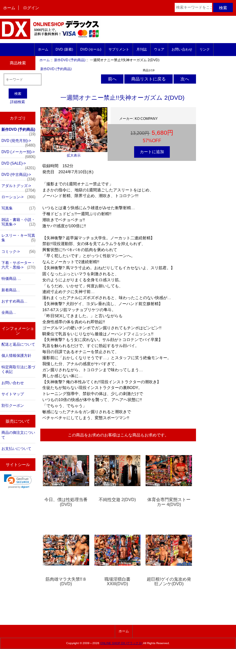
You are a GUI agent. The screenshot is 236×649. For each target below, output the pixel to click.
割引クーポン (12, 405)
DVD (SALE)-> (18, 165)
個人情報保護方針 (16, 355)
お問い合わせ (182, 49)
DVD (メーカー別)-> (18, 153)
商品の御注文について (18, 434)
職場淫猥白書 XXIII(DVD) (117, 581)
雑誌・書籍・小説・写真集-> (18, 221)
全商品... (8, 312)
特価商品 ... (11, 278)
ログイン (31, 7)
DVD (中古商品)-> (18, 176)
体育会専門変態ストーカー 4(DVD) (169, 502)
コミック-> (18, 251)
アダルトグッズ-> (18, 187)
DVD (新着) (64, 49)
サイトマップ (12, 394)
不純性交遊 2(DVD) (117, 499)
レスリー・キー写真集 (18, 237)
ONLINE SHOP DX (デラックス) (121, 643)
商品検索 (18, 63)
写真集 (18, 208)
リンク (204, 49)
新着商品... (10, 290)
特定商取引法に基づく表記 (18, 369)
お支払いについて (16, 448)
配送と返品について (18, 344)
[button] (17, 481)
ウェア (159, 49)
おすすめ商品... (14, 301)
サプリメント (119, 49)
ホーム (9, 7)
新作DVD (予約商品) (69, 60)
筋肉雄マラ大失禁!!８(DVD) (66, 581)
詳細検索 (17, 102)
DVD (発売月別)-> (18, 142)
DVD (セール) (90, 49)
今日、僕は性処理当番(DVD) (65, 502)
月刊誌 (141, 49)
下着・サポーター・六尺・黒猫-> (18, 265)
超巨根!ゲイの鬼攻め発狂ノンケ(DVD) (169, 581)
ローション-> (18, 197)
